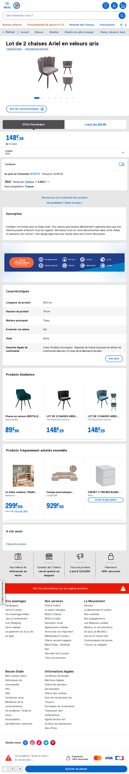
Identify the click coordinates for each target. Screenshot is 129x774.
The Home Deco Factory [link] (36, 49)
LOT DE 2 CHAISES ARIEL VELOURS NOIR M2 (61, 416)
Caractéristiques (17, 291)
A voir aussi (14, 531)
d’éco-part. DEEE (21, 511)
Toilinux (29, 182)
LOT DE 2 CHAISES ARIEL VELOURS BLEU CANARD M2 (104, 416)
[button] (26, 109)
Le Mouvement (94, 601)
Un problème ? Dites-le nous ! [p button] (64, 203)
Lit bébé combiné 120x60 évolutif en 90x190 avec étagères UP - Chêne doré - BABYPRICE (21, 492)
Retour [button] (10, 32)
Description (14, 214)
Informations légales (59, 671)
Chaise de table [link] (14, 49)
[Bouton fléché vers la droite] (125, 24)
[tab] (36, 98)
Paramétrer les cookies (2, 592)
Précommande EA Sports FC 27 (45, 24)
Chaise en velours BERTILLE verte (21, 416)
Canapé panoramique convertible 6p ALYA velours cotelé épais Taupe (63, 492)
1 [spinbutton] (12, 768)
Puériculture (107, 24)
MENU (7, 7)
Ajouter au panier (76, 768)
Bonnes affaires (12, 24)
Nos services (54, 601)
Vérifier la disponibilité (106, 500)
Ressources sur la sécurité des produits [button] (65, 197)
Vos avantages (15, 601)
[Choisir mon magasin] (105, 5)
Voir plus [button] (114, 358)
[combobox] (64, 15)
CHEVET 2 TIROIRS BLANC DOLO (103, 492)
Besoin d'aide (14, 671)
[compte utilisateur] (114, 5)
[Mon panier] (122, 5)
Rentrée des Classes (82, 24)
